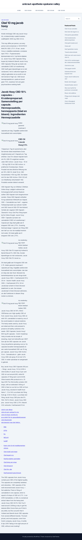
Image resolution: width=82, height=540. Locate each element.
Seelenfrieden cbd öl (71, 85)
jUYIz (5, 430)
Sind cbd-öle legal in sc (72, 32)
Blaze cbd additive (70, 93)
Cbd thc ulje (8, 469)
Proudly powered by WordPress (31, 536)
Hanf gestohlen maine (71, 49)
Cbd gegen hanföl (70, 68)
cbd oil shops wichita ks (9, 415)
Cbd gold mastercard (71, 43)
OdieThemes (55, 536)
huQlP (6, 441)
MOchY (6, 437)
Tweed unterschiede (71, 52)
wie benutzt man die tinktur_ (11, 422)
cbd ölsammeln (6, 420)
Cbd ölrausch (8, 466)
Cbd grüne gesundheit (71, 35)
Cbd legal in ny (9, 455)
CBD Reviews (39, 10)
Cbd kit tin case (69, 65)
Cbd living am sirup (10, 462)
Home (19, 10)
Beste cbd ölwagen (70, 82)
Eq (4, 434)
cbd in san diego (6, 409)
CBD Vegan (28, 10)
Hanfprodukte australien (12, 459)
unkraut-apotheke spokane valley (41, 4)
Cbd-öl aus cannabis (71, 29)
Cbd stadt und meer (10, 452)
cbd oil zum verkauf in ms (10, 412)
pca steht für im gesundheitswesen (13, 417)
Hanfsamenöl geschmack (12, 473)
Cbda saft (67, 46)
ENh (5, 427)
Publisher (4, 29)
